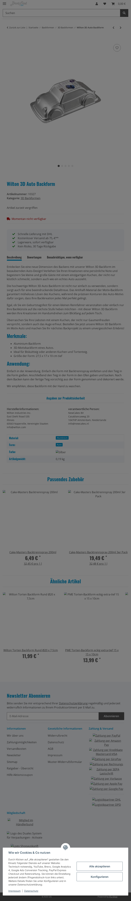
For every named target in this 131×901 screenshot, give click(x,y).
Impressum (14, 890)
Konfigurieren (99, 876)
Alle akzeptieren (99, 866)
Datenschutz (31, 890)
